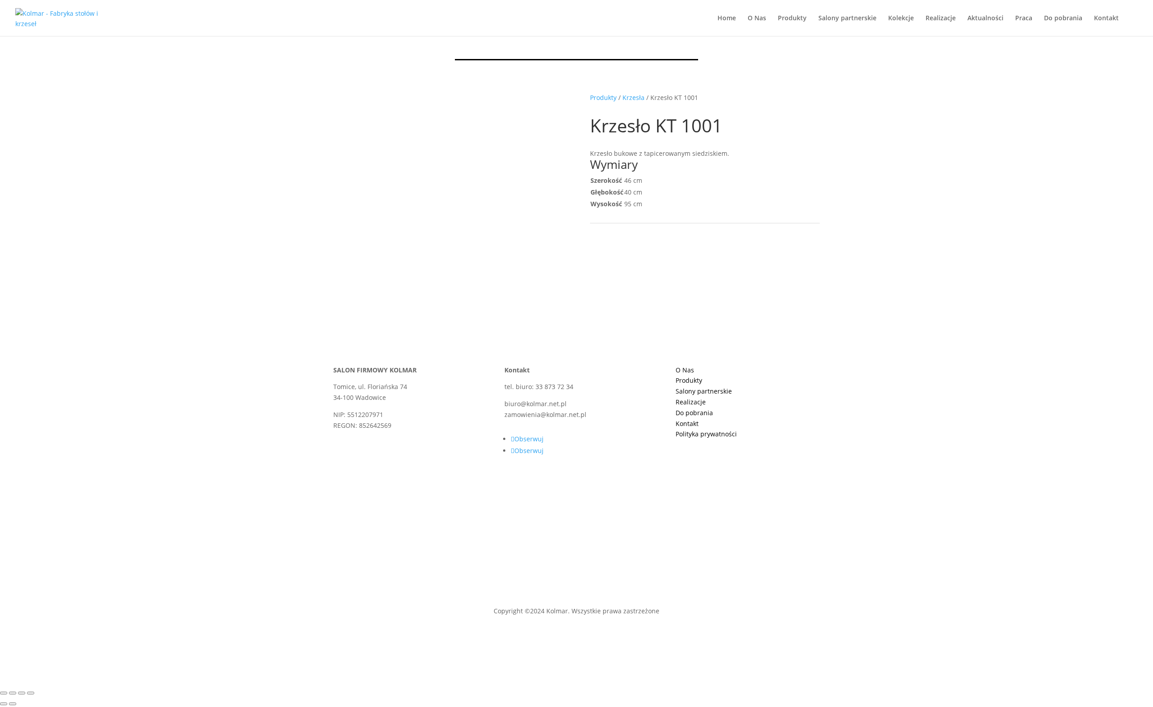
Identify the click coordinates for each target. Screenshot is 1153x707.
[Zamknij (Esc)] (30, 693)
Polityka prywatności (706, 434)
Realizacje (941, 18)
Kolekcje (901, 18)
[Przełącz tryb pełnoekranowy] (12, 693)
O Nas (757, 18)
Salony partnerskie (847, 18)
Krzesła (633, 97)
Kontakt (1106, 18)
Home (726, 18)
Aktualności (985, 18)
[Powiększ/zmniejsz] (3, 693)
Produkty (792, 18)
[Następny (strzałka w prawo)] (12, 703)
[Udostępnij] (21, 693)
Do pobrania (1063, 18)
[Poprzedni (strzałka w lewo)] (3, 703)
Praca (1023, 18)
